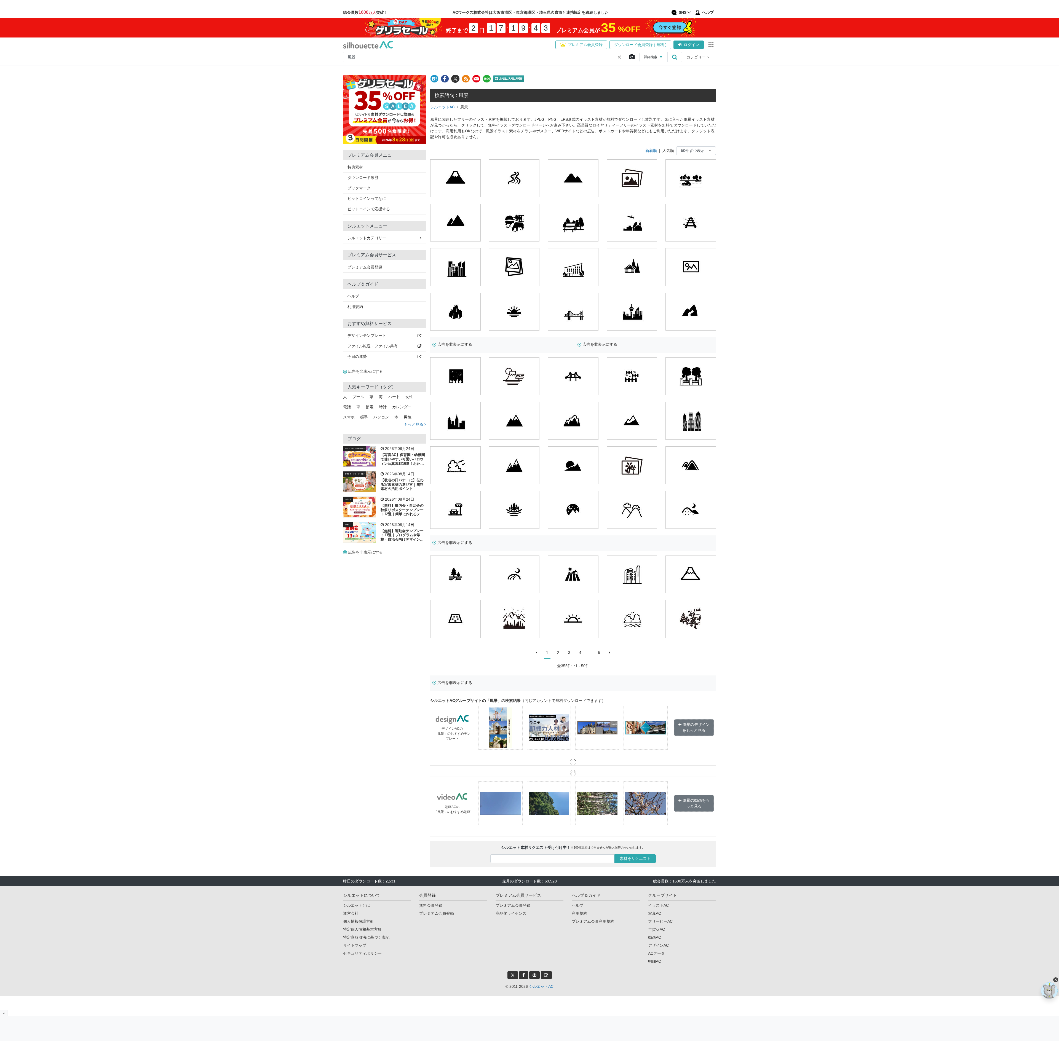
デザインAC (658, 945)
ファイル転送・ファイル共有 (372, 346)
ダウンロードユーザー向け (355, 448)
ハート (394, 397)
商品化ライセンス (511, 913)
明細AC (654, 961)
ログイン (691, 44)
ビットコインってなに (366, 198)
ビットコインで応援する (368, 209)
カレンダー (401, 407)
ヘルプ (353, 296)
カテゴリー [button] (696, 57)
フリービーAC (660, 921)
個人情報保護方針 (358, 921)
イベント (348, 499)
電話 (347, 407)
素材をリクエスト (635, 858)
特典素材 (355, 167)
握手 (364, 417)
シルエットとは (356, 905)
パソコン (381, 417)
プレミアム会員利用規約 (593, 921)
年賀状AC (656, 929)
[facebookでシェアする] (445, 79)
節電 (369, 407)
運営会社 (351, 913)
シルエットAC (442, 107)
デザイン (348, 524)
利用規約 (355, 306)
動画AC (654, 937)
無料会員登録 (430, 905)
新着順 (651, 150)
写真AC (654, 913)
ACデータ (656, 953)
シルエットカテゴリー (366, 238)
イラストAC (658, 905)
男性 (407, 417)
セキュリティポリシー (362, 953)
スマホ (349, 417)
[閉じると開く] (3, 1013)
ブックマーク (359, 188)
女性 (409, 397)
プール (358, 397)
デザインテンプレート (366, 335)
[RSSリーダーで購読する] (466, 79)
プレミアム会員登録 (585, 44)
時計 (383, 407)
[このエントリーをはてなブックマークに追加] (434, 79)
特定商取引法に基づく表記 (366, 937)
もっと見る (414, 424)
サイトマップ (354, 945)
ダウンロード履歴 (362, 177)
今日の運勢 (357, 356)
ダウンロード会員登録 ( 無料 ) (640, 44)
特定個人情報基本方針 (362, 929)
